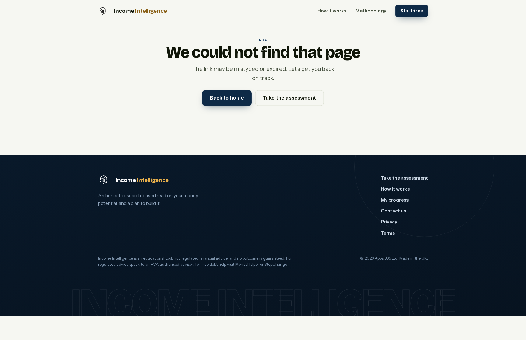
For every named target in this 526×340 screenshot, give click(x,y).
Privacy (389, 222)
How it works (331, 11)
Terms (388, 233)
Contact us (393, 211)
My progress (395, 200)
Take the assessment (289, 98)
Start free (411, 10)
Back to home (227, 98)
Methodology (371, 11)
